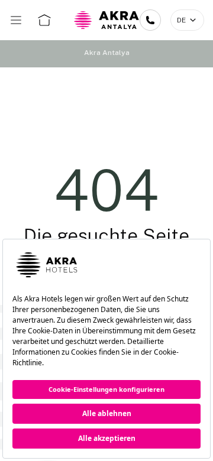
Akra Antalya (107, 52)
